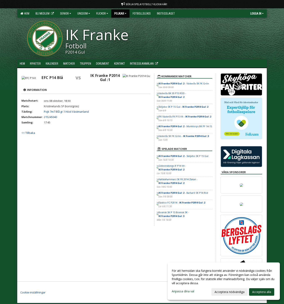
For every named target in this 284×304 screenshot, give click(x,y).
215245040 (50, 117)
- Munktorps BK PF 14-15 (185, 126)
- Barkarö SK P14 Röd (183, 192)
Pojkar (119, 13)
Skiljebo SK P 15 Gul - (183, 106)
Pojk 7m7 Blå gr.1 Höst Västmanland (66, 111)
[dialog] (224, 281)
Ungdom (82, 13)
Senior (64, 13)
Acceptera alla (261, 292)
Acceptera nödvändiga (229, 292)
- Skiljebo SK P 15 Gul (183, 156)
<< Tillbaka (28, 133)
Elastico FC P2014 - (181, 202)
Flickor (101, 13)
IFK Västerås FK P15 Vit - (184, 116)
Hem (26, 13)
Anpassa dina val (183, 291)
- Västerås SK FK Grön (183, 83)
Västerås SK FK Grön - (183, 136)
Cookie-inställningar (33, 292)
